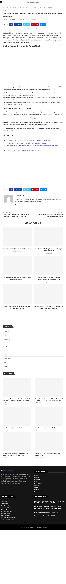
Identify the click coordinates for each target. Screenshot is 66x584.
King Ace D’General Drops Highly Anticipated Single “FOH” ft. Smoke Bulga (28, 140)
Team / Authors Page (7, 519)
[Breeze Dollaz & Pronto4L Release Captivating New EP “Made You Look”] (48, 265)
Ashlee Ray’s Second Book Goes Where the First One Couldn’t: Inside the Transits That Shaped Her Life (16, 400)
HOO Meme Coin (8, 183)
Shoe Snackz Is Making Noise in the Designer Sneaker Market (47, 454)
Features (6, 343)
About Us (4, 501)
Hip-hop (11, 7)
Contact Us (4, 503)
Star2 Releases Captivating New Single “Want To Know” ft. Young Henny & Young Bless (16, 454)
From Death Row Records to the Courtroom (17, 249)
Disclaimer (4, 509)
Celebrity (6, 331)
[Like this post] (11, 24)
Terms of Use (5, 507)
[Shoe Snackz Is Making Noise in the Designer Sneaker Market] (48, 236)
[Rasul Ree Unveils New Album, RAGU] (49, 416)
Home (4, 7)
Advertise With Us (6, 511)
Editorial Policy (5, 513)
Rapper (6, 362)
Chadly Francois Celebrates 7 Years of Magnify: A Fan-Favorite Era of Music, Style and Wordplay (49, 399)
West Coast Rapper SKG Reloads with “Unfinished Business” (23, 150)
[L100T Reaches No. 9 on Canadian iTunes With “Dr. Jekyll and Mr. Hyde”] (17, 294)
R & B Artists (7, 358)
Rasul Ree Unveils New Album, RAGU (45, 428)
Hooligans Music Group (30, 183)
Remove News (5, 515)
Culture (6, 335)
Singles (6, 366)
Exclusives (7, 339)
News (5, 354)
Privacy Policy (5, 505)
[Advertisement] (33, 67)
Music (5, 351)
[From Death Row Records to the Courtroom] (17, 236)
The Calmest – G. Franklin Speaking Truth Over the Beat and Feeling (26, 143)
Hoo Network (17, 183)
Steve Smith (12, 19)
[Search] (65, 2)
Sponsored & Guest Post (8, 517)
